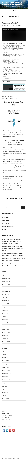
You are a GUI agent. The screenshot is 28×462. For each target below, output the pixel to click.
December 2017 (6, 332)
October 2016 (6, 348)
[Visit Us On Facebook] (4, 431)
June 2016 (5, 354)
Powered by (7, 78)
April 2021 (5, 313)
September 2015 (7, 380)
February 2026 (6, 278)
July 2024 (4, 297)
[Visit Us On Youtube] (10, 431)
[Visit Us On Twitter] (7, 431)
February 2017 (6, 342)
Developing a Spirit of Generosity (19, 86)
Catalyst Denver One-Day (11, 98)
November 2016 (6, 345)
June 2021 (5, 310)
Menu (14, 10)
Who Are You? (6, 223)
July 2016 (4, 351)
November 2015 (6, 373)
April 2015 (5, 395)
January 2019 (5, 316)
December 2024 (6, 285)
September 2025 (7, 281)
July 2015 (4, 386)
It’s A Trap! (5, 230)
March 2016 (5, 361)
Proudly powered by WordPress (10, 458)
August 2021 (5, 307)
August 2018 (5, 323)
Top (26, 460)
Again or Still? (5, 220)
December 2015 (6, 370)
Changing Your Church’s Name (10, 243)
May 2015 (5, 392)
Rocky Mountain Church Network (12, 3)
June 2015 (5, 389)
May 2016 (5, 357)
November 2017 (6, 335)
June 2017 (5, 338)
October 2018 (6, 319)
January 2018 (5, 329)
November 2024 (6, 288)
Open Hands (5, 217)
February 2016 (6, 364)
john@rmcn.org (6, 419)
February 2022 (6, 300)
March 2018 (5, 326)
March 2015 (5, 399)
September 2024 (7, 291)
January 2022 (5, 304)
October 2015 (6, 376)
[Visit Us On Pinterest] (13, 431)
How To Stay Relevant (8, 226)
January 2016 (5, 367)
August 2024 (5, 294)
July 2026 (4, 275)
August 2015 (5, 383)
